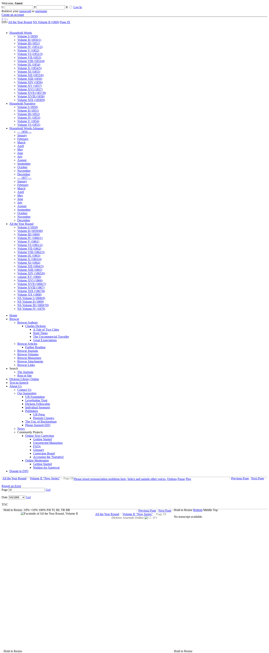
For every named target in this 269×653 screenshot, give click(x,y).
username (41, 11)
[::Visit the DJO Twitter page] (129, 4)
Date (4, 497)
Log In (77, 7)
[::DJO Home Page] (15, 8)
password (25, 11)
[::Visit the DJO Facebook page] (122, 4)
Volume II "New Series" (45, 478)
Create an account (13, 14)
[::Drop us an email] (136, 4)
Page (5, 489)
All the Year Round (20, 22)
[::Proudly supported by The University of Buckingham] (247, 5)
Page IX (65, 22)
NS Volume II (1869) (46, 22)
